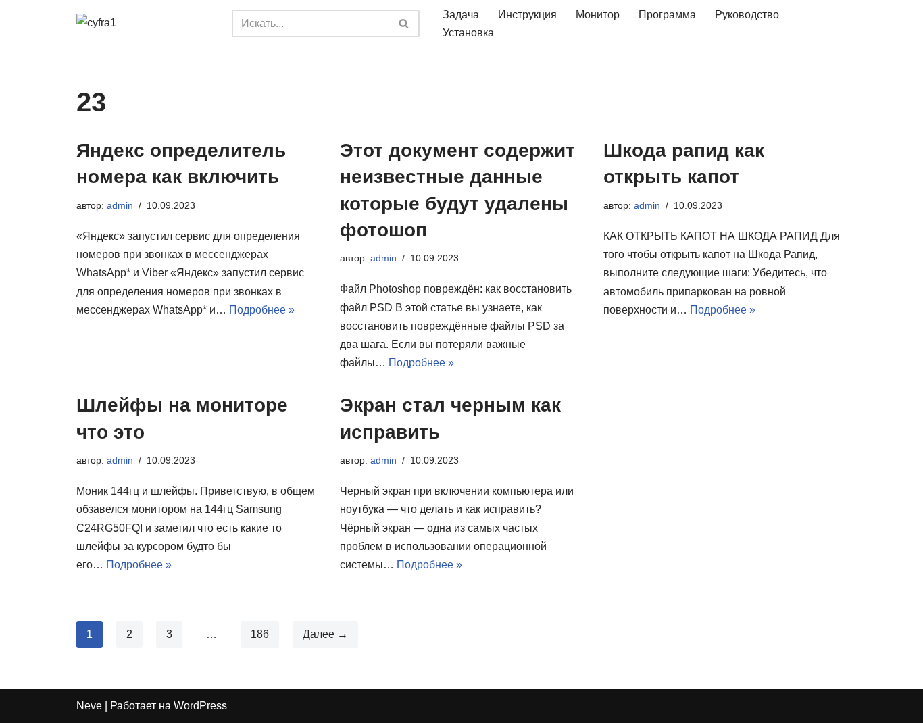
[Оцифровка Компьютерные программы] (143, 24)
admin (120, 205)
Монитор (598, 14)
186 (260, 634)
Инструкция (527, 14)
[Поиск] (404, 23)
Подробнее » (262, 310)
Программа (667, 14)
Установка (468, 33)
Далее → (325, 634)
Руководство (747, 14)
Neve (89, 706)
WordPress (200, 706)
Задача (461, 14)
